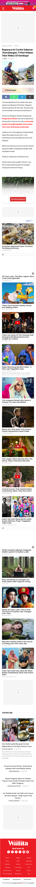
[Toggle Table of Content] (28, 90)
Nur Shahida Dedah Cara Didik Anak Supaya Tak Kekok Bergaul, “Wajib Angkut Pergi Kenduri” (18, 795)
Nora (5, 58)
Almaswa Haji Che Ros (14, 786)
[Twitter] (16, 852)
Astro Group (31, 882)
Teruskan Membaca (18, 199)
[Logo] (18, 8)
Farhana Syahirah (7, 749)
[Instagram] (12, 852)
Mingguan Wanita (7, 45)
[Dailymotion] (27, 852)
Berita (17, 45)
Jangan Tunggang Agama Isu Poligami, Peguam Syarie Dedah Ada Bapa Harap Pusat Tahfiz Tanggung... (18, 780)
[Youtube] (23, 852)
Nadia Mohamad (14, 771)
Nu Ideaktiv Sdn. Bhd (16, 882)
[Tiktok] (20, 852)
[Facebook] (8, 852)
